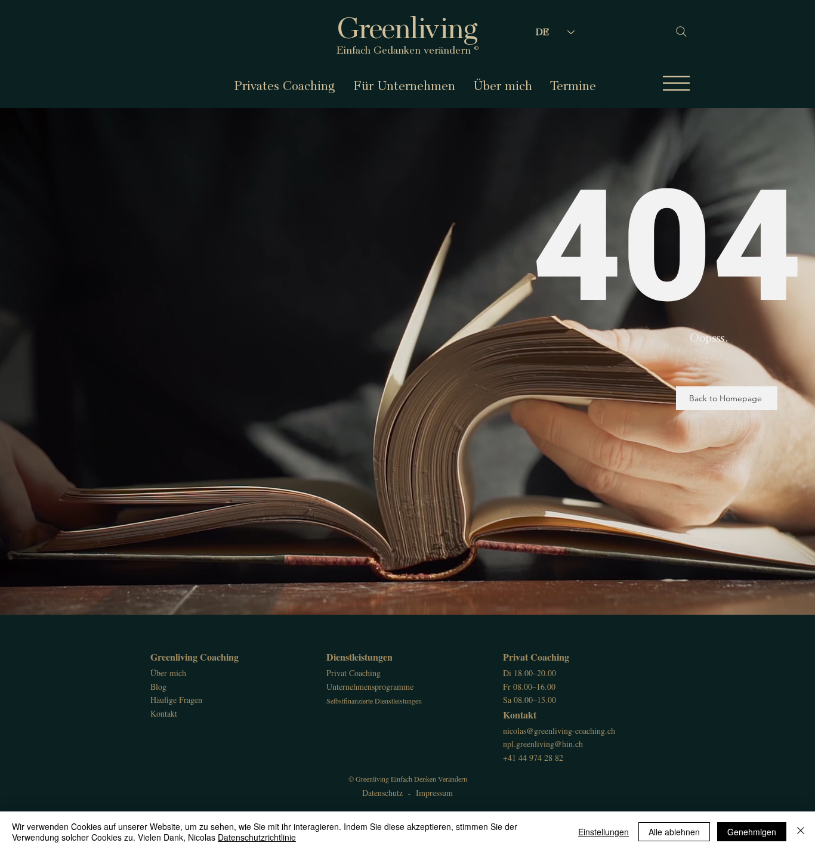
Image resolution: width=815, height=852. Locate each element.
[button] (676, 83)
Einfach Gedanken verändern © (408, 50)
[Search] (675, 31)
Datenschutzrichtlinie (257, 837)
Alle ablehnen (674, 832)
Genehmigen (751, 832)
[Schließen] (801, 831)
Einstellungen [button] (603, 832)
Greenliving (407, 28)
